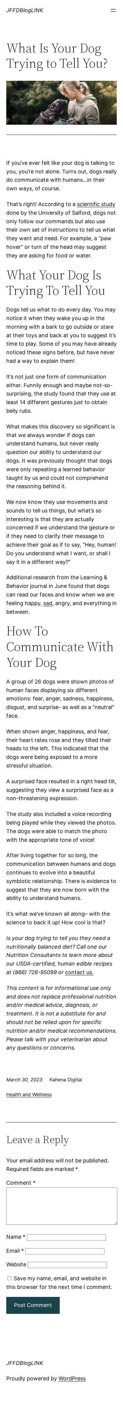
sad (47, 603)
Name (15, 1237)
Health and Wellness (29, 1094)
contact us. (79, 972)
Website (16, 1264)
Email (15, 1251)
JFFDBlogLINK (24, 10)
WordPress (72, 1378)
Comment (21, 1183)
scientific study (96, 204)
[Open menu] (113, 10)
